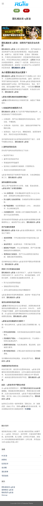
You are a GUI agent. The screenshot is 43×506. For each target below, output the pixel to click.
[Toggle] (40, 455)
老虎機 (4, 467)
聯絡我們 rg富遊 (7, 492)
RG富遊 (4, 456)
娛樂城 (4, 460)
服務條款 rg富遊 (7, 490)
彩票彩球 (5, 464)
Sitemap (4, 495)
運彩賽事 (5, 472)
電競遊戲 (5, 476)
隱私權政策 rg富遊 (8, 487)
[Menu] (3, 3)
